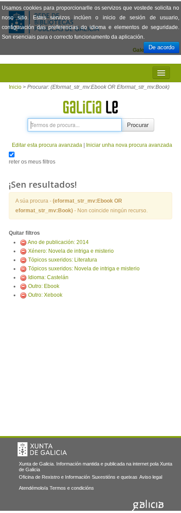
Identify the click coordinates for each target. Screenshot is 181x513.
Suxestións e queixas (115, 477)
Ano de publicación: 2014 (58, 242)
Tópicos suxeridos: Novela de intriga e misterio (84, 269)
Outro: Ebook (43, 286)
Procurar (137, 124)
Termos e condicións (72, 488)
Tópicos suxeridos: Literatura (62, 260)
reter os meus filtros (32, 162)
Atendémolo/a (33, 488)
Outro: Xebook (45, 295)
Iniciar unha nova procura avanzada (129, 145)
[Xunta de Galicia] (42, 449)
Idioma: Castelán (48, 277)
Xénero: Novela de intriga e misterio (71, 251)
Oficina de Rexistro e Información (54, 477)
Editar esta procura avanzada (47, 145)
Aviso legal (150, 477)
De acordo (161, 47)
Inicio (15, 87)
